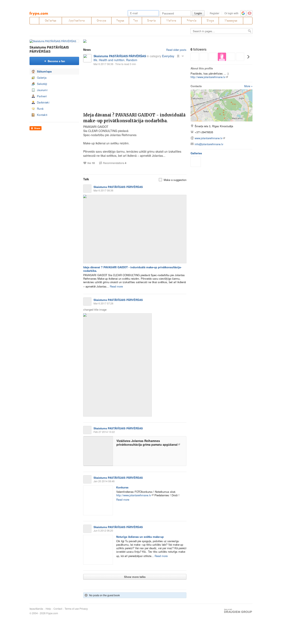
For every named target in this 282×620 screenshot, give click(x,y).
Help (48, 608)
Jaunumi (42, 90)
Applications (77, 21)
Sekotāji (42, 84)
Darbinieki (43, 102)
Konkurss (122, 487)
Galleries (50, 21)
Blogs (210, 21)
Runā (40, 108)
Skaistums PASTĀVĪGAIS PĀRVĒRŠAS (49, 49)
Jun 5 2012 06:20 (103, 530)
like (91, 163)
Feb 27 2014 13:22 (104, 432)
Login (198, 13)
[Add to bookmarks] (178, 56)
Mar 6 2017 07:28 (103, 303)
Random (131, 60)
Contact (57, 608)
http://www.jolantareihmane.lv (133, 495)
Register (214, 13)
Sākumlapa (44, 71)
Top (135, 21)
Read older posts (176, 50)
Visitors (171, 21)
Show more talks (135, 577)
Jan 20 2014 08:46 (104, 481)
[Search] (247, 20)
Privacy (83, 608)
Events (151, 21)
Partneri (42, 96)
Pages (120, 21)
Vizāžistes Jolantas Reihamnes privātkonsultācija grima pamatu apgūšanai (147, 443)
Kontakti (42, 115)
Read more (116, 286)
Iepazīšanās (36, 608)
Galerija (41, 78)
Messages (231, 21)
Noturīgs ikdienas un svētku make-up (140, 537)
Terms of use (72, 608)
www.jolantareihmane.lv (209, 138)
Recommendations (114, 163)
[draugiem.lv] (34, 20)
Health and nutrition (111, 60)
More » (248, 86)
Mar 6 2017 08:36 (103, 190)
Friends (191, 21)
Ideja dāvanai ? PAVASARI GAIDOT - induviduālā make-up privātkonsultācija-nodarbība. (132, 269)
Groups (101, 21)
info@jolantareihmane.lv (209, 144)
